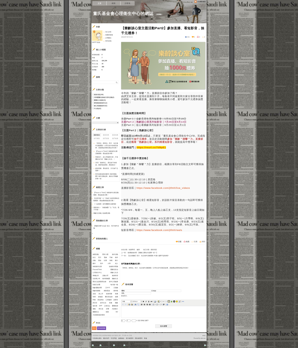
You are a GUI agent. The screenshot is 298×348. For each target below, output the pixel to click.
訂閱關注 (108, 38)
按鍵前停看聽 (113, 266)
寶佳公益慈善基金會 (99, 281)
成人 (116, 263)
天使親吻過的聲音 (99, 315)
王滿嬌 (115, 288)
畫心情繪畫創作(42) (100, 106)
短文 (94, 257)
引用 (195, 242)
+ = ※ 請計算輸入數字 (137, 320)
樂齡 (116, 303)
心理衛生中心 (97, 272)
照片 (99, 257)
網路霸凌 (107, 291)
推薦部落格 (109, 35)
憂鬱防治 (96, 312)
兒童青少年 (96, 278)
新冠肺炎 (101, 300)
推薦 (187, 242)
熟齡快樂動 (96, 291)
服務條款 (121, 338)
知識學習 (132, 249)
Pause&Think (97, 269)
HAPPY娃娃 (96, 42)
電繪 (105, 257)
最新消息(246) (98, 94)
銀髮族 (100, 297)
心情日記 (107, 306)
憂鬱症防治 (114, 269)
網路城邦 (200, 346)
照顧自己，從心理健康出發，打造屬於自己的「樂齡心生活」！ (106, 158)
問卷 (94, 300)
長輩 (94, 297)
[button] (127, 301)
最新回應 (106, 135)
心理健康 (109, 300)
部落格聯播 (101, 328)
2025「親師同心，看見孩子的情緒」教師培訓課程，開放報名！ (106, 164)
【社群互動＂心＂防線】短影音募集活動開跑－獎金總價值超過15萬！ (106, 199)
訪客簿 (127, 3)
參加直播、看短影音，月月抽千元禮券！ (106, 169)
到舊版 (159, 14)
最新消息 (154, 249)
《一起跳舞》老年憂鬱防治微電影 (104, 204)
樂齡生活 (115, 278)
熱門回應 (106, 138)
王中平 (107, 288)
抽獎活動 (96, 254)
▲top (203, 335)
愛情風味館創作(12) (100, 103)
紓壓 (107, 309)
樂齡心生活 (114, 272)
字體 (123, 301)
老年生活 (103, 303)
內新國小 (115, 309)
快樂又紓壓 (96, 284)
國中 (94, 263)
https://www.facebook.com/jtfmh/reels (159, 230)
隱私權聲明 (138, 338)
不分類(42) (97, 108)
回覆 (179, 242)
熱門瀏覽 (97, 138)
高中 (101, 263)
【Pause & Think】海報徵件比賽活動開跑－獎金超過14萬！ (106, 152)
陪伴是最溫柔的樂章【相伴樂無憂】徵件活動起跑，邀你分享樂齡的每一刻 (106, 176)
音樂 (107, 312)
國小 (116, 260)
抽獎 (116, 297)
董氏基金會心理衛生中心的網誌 (123, 13)
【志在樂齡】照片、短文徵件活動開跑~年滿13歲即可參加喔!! (148, 256)
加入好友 (108, 32)
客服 (145, 338)
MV (117, 312)
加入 (194, 346)
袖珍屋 (95, 306)
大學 (109, 263)
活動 (94, 260)
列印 (203, 242)
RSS (94, 328)
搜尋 (117, 82)
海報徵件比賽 (97, 266)
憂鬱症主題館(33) (100, 100)
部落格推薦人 (102, 239)
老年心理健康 (113, 281)
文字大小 (135, 301)
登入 (190, 346)
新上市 (101, 294)
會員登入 (124, 296)
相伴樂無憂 (106, 278)
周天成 (101, 309)
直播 (110, 303)
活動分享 (105, 275)
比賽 (105, 260)
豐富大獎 (105, 254)
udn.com (203, 338)
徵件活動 (115, 254)
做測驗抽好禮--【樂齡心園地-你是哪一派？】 (143, 252)
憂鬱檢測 (115, 306)
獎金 (99, 260)
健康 (138, 249)
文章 (99, 3)
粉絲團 (96, 346)
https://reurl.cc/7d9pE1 (151, 147)
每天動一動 (114, 284)
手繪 (110, 257)
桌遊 (94, 294)
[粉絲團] (93, 345)
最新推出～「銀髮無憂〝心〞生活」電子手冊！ (106, 209)
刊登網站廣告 (97, 338)
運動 (94, 309)
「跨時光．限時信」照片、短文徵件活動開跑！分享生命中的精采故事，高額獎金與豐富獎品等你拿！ (155, 268)
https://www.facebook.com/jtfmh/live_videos (163, 188)
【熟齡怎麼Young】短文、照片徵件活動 (106, 227)
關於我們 (106, 338)
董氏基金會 (109, 297)
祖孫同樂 (109, 294)
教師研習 (115, 275)
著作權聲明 (129, 338)
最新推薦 (115, 135)
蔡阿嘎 (115, 291)
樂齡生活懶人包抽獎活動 (101, 213)
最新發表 (97, 135)
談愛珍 (115, 300)
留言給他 (108, 41)
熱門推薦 (115, 138)
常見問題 (114, 338)
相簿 (113, 3)
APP (100, 306)
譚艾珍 (95, 303)
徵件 (116, 257)
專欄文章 (96, 275)
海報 (110, 260)
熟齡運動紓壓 (97, 288)
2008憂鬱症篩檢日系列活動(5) (104, 97)
